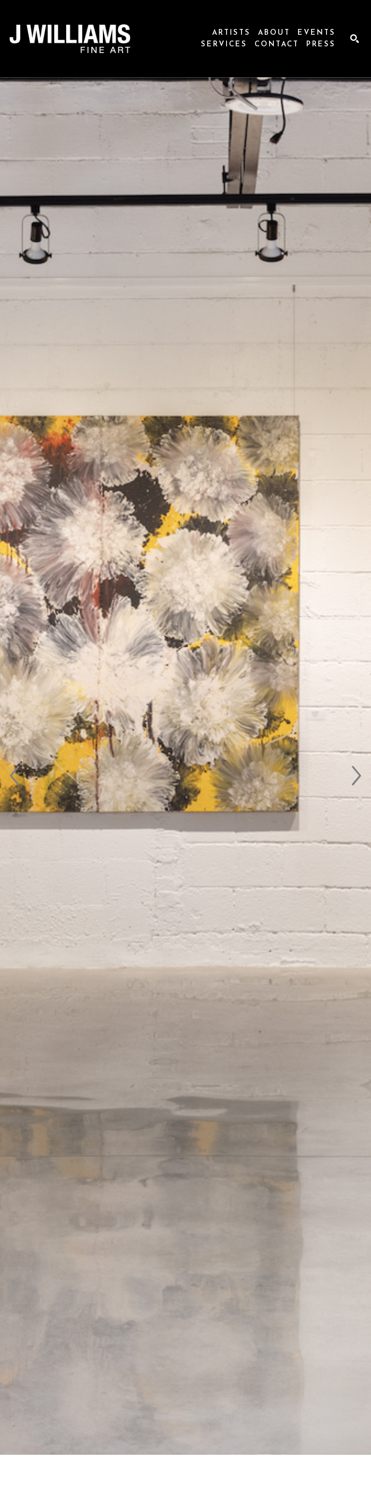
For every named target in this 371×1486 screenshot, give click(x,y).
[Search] (354, 38)
